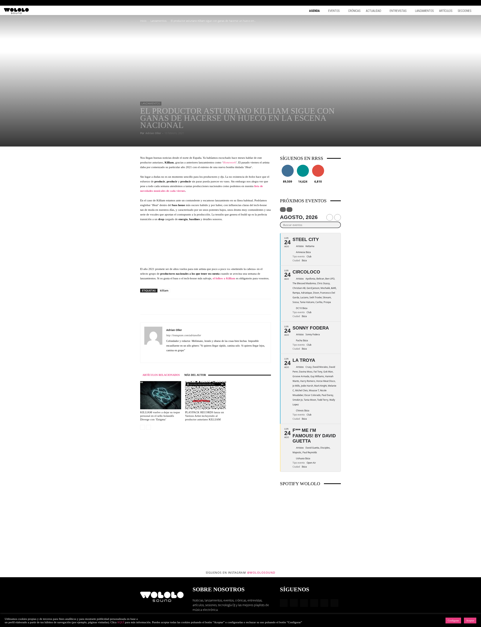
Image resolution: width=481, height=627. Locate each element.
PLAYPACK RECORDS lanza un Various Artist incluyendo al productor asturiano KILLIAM (204, 416)
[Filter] (283, 209)
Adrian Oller (153, 133)
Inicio (143, 21)
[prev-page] (142, 427)
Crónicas (354, 11)
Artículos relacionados (161, 375)
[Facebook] (443, 3)
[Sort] (289, 209)
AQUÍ (120, 622)
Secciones (464, 11)
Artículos (445, 11)
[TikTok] (468, 3)
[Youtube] (474, 3)
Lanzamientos (424, 11)
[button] (438, 2)
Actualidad (373, 11)
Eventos (334, 11)
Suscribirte (318, 166)
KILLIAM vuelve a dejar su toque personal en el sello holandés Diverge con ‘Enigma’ (160, 416)
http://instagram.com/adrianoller (183, 335)
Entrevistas (398, 11)
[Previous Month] (329, 217)
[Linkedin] (456, 3)
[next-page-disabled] (148, 427)
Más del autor (195, 375)
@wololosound (261, 572)
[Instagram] (449, 3)
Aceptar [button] (470, 620)
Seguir (287, 166)
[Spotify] (462, 3)
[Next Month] (337, 217)
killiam (164, 290)
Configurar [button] (453, 620)
